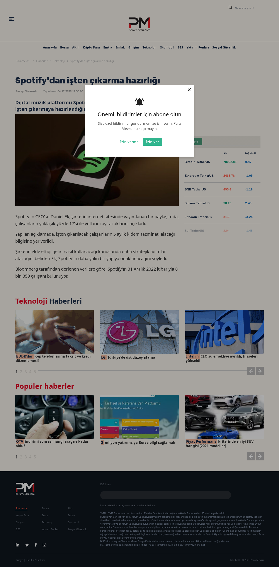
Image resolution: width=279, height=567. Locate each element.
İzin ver (152, 141)
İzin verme (129, 141)
